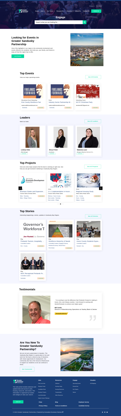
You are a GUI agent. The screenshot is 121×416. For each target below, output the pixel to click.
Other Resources (59, 395)
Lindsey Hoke (25, 150)
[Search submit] (84, 22)
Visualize (69, 11)
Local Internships (42, 395)
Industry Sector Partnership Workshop (62, 102)
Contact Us (86, 11)
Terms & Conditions (61, 405)
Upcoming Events (77, 383)
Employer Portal (41, 386)
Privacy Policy (43, 405)
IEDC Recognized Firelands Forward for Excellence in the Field (43, 273)
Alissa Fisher (53, 150)
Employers (92, 6)
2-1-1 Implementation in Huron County (61, 191)
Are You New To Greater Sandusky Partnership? (31, 346)
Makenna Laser (82, 150)
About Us (78, 11)
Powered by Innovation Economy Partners (49, 412)
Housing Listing (58, 386)
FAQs (40, 402)
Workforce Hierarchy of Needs (59, 241)
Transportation (58, 392)
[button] (20, 188)
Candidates (99, 6)
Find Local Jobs (41, 383)
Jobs (42, 11)
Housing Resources (59, 389)
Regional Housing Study (84, 191)
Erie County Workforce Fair (31, 102)
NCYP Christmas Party (84, 102)
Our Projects (75, 389)
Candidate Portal (42, 389)
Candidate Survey (84, 405)
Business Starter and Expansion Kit (32, 191)
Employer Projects (42, 392)
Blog (56, 402)
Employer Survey (84, 402)
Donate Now (75, 386)
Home (37, 11)
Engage (75, 380)
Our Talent (50, 11)
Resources (60, 11)
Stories (74, 392)
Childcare (57, 383)
